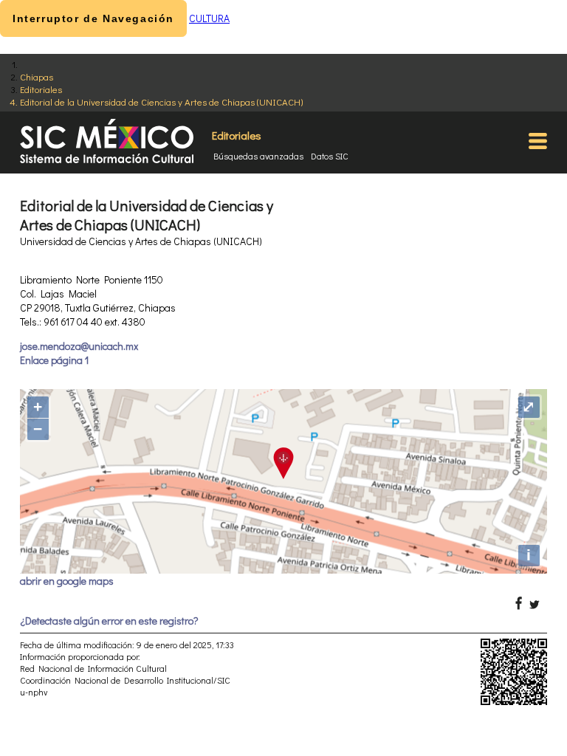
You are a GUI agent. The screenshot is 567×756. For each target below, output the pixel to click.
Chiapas (36, 76)
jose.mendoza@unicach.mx (79, 346)
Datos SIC (329, 156)
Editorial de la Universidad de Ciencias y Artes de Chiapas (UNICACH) (161, 101)
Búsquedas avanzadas (258, 156)
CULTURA (209, 18)
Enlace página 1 (54, 360)
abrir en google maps (67, 581)
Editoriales (41, 89)
